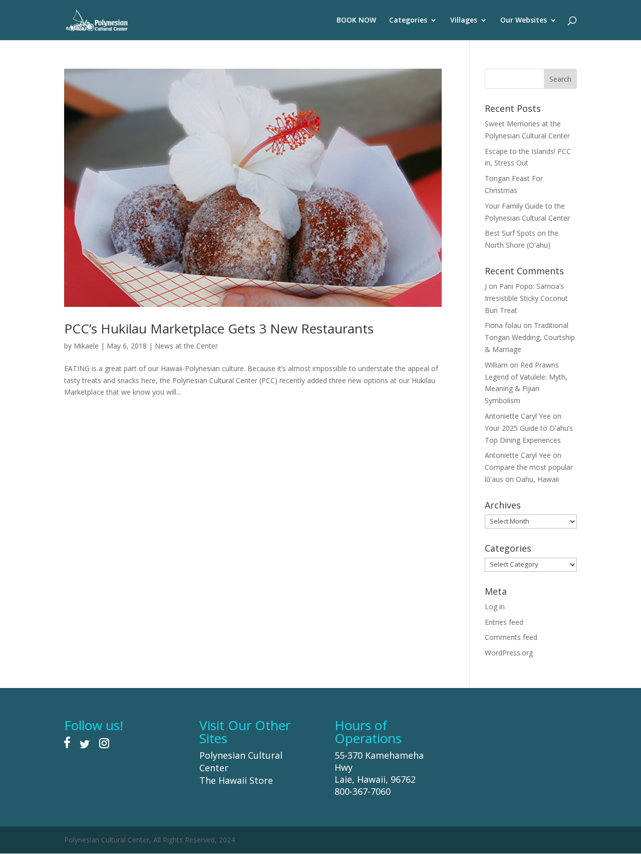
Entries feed (504, 622)
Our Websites (523, 21)
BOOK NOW (356, 21)
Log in (495, 606)
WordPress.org (509, 652)
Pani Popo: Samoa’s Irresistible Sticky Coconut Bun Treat (526, 298)
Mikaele (86, 346)
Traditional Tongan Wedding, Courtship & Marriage (530, 337)
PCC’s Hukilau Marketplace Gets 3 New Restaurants (219, 328)
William (496, 365)
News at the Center (186, 346)
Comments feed (511, 637)
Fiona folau (503, 325)
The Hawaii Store (236, 780)
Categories (408, 21)
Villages (463, 21)
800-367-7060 (363, 791)
